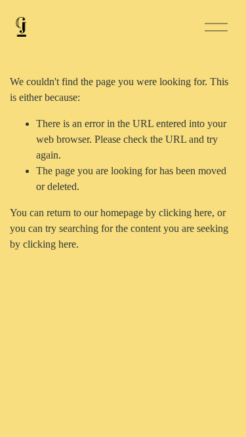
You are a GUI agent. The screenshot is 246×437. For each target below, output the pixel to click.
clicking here (185, 212)
